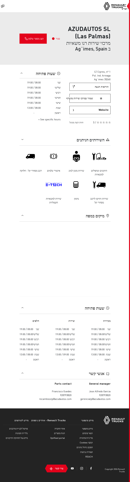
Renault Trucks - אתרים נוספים (48, 420)
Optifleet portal (57, 437)
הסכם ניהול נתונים (85, 447)
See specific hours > (49, 119)
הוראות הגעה (102, 86)
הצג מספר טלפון (36, 38)
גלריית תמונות (21, 433)
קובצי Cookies (86, 442)
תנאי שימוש (87, 433)
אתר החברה (60, 428)
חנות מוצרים (59, 433)
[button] (124, 7)
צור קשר (59, 468)
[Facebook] (91, 468)
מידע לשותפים (21, 420)
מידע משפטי (87, 420)
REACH (89, 456)
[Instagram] (82, 468)
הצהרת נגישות (86, 451)
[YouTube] (72, 468)
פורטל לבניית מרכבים (18, 428)
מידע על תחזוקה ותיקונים (17, 437)
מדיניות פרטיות (86, 437)
